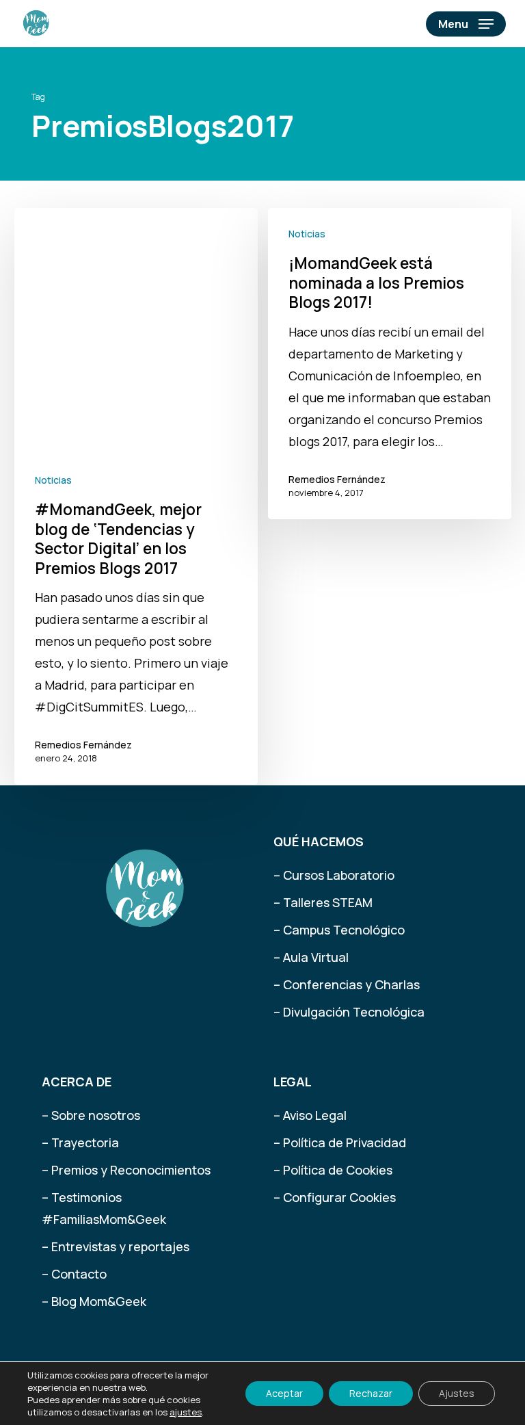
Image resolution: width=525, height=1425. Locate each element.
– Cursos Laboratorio (333, 875)
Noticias (53, 479)
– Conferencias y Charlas (346, 984)
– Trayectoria (80, 1142)
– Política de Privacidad (339, 1142)
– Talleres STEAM (323, 902)
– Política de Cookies (332, 1170)
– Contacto (74, 1274)
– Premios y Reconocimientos (126, 1170)
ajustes (186, 1412)
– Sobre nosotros (91, 1115)
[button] (466, 24)
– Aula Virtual (311, 957)
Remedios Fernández (83, 744)
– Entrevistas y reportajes (115, 1246)
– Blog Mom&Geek (94, 1301)
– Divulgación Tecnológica (349, 1012)
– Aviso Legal (310, 1115)
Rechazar (370, 1393)
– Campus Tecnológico (339, 929)
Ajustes (456, 1393)
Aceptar (284, 1393)
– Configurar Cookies (334, 1197)
